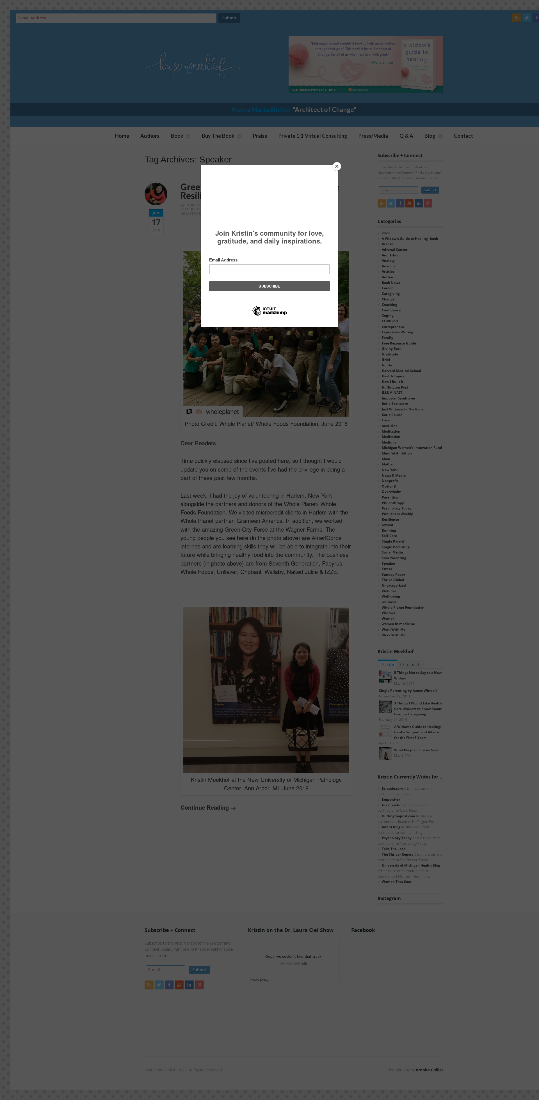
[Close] (337, 166)
